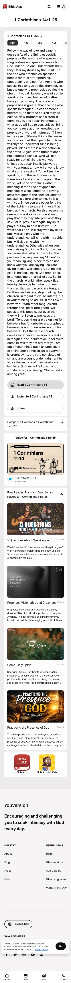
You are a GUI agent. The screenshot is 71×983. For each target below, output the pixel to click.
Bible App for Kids (47, 772)
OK (60, 946)
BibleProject (20, 481)
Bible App (22, 772)
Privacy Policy (41, 949)
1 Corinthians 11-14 (28, 477)
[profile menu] (61, 6)
